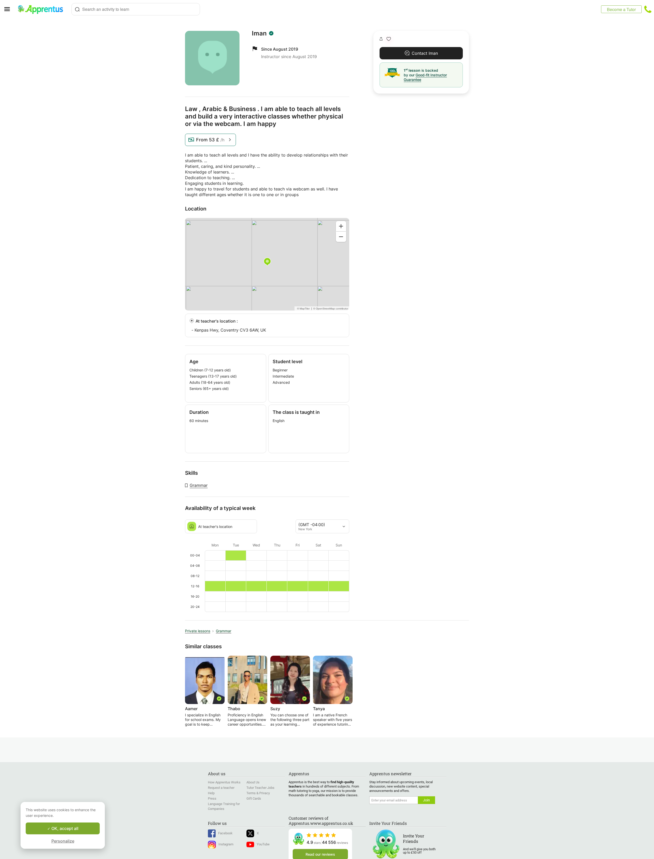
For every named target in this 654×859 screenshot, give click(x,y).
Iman (259, 33)
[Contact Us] (647, 9)
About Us (253, 782)
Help (211, 793)
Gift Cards (253, 798)
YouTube (263, 844)
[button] (388, 39)
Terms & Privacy (258, 793)
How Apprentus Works (224, 782)
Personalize (62, 841)
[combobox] (135, 9)
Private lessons (197, 631)
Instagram (225, 844)
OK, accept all (64, 828)
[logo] (42, 9)
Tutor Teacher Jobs (260, 788)
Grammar (199, 485)
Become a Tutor (621, 9)
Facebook (225, 833)
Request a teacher (221, 788)
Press (212, 798)
